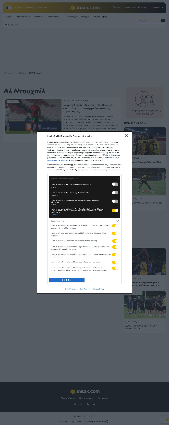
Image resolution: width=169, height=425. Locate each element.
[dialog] (84, 213)
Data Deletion (70, 289)
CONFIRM (66, 280)
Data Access (84, 289)
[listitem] (84, 178)
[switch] (115, 184)
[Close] (127, 136)
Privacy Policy (98, 289)
